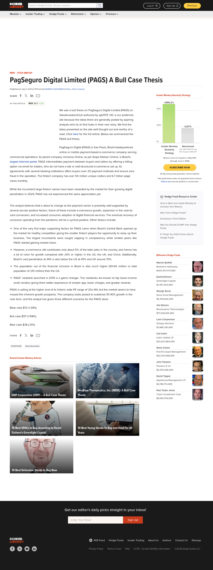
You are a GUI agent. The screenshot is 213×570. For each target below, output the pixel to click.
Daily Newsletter (32, 346)
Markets (14, 14)
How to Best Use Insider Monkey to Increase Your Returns (178, 205)
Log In (150, 5)
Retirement (77, 14)
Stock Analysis (24, 73)
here (75, 134)
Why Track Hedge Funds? (173, 212)
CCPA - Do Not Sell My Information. (152, 549)
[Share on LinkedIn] (31, 95)
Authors (166, 540)
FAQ (127, 549)
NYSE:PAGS (16, 346)
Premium (192, 5)
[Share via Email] (38, 95)
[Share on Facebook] (21, 95)
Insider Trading (34, 14)
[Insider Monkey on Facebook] (13, 548)
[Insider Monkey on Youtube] (28, 548)
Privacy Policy (96, 549)
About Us (153, 540)
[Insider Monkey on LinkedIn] (35, 548)
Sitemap (196, 540)
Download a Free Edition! (173, 218)
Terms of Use (114, 549)
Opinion (95, 14)
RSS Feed (99, 540)
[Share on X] (26, 95)
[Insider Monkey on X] (20, 548)
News (12, 73)
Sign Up (171, 5)
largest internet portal (23, 162)
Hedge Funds (57, 14)
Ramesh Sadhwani (54, 89)
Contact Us (181, 540)
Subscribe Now (180, 167)
